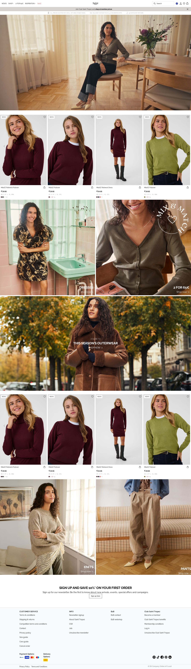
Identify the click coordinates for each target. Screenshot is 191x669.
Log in (146, 628)
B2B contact (116, 615)
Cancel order (24, 646)
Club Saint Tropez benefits (155, 619)
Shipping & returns (26, 619)
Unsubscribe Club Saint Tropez (157, 633)
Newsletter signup (76, 615)
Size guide (23, 637)
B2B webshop (116, 619)
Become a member (152, 615)
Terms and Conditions (39, 666)
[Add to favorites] (44, 117)
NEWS (4, 3)
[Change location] (177, 3)
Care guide (23, 642)
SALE (39, 3)
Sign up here (95, 596)
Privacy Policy (24, 666)
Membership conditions (154, 624)
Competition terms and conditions (33, 624)
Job (70, 628)
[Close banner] (187, 9)
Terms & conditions (27, 615)
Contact (22, 628)
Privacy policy (25, 633)
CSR (71, 624)
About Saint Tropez (77, 619)
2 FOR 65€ (19, 3)
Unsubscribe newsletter (79, 633)
